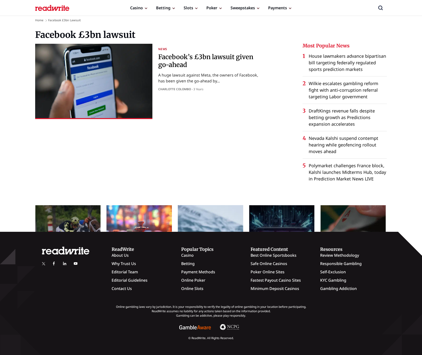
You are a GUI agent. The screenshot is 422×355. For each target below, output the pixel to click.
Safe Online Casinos (269, 263)
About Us (120, 255)
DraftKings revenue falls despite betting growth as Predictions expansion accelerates (342, 117)
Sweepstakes (243, 8)
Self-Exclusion (333, 272)
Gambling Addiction (338, 288)
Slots (188, 8)
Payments (277, 8)
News (162, 49)
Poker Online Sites (268, 272)
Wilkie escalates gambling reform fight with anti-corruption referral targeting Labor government (343, 90)
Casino (136, 8)
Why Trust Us (124, 263)
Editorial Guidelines (130, 280)
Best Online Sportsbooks (273, 255)
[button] (380, 8)
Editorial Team (125, 272)
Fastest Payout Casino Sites (276, 280)
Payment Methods (198, 272)
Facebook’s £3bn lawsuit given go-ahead (205, 60)
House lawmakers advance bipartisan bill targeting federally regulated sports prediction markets (347, 62)
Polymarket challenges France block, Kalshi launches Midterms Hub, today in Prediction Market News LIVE (347, 172)
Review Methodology (339, 255)
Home (39, 20)
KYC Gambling (333, 280)
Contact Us (122, 288)
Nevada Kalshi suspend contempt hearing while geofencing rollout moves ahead (343, 144)
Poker (211, 8)
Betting (163, 8)
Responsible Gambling (341, 263)
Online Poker (193, 280)
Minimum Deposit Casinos (275, 288)
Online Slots (192, 288)
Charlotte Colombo (174, 89)
